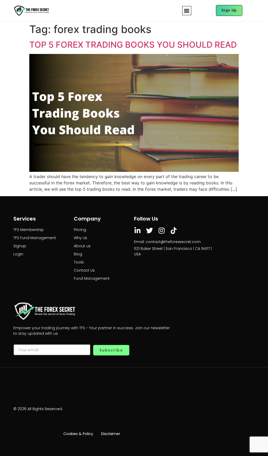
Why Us (80, 237)
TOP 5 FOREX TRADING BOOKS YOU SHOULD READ (133, 45)
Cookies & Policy (78, 433)
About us (82, 246)
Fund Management (92, 278)
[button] (186, 10)
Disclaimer (110, 433)
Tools (79, 262)
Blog (78, 254)
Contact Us (84, 270)
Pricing (80, 229)
